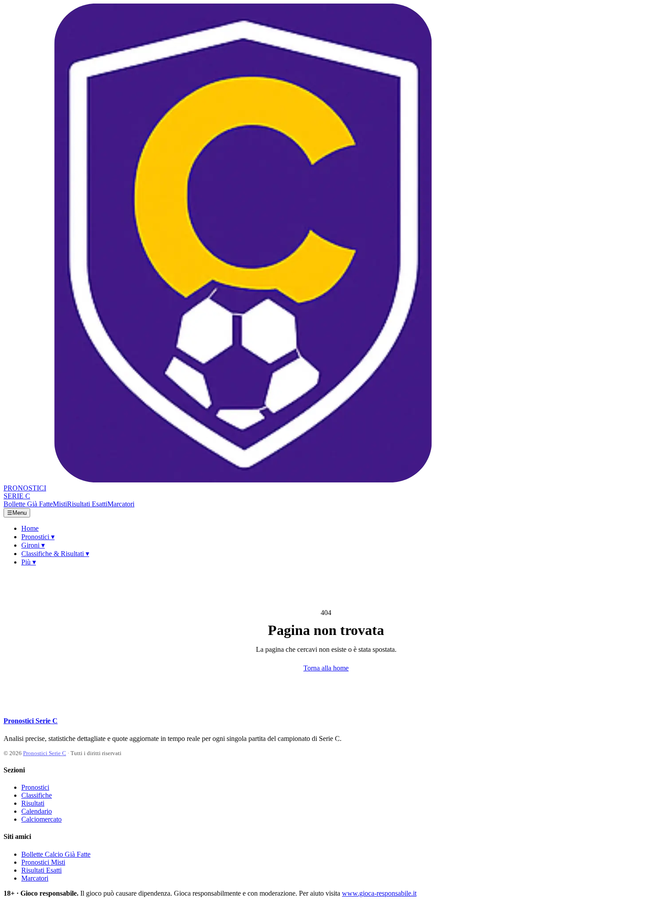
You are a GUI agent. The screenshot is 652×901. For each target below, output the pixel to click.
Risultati (32, 803)
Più (28, 562)
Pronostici (38, 537)
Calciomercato (41, 819)
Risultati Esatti (87, 504)
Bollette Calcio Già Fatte (55, 854)
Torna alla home (326, 668)
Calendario (36, 811)
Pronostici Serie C (31, 721)
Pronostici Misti (43, 862)
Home (30, 528)
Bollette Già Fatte (28, 504)
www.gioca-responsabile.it (379, 893)
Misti (60, 504)
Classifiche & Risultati (55, 553)
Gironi (33, 545)
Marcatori (120, 504)
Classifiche (36, 795)
